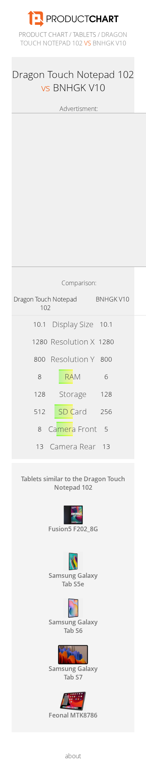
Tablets (84, 34)
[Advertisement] (73, 190)
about (73, 756)
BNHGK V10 (112, 299)
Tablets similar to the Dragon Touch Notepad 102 (73, 483)
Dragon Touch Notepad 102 (45, 303)
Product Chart (43, 34)
